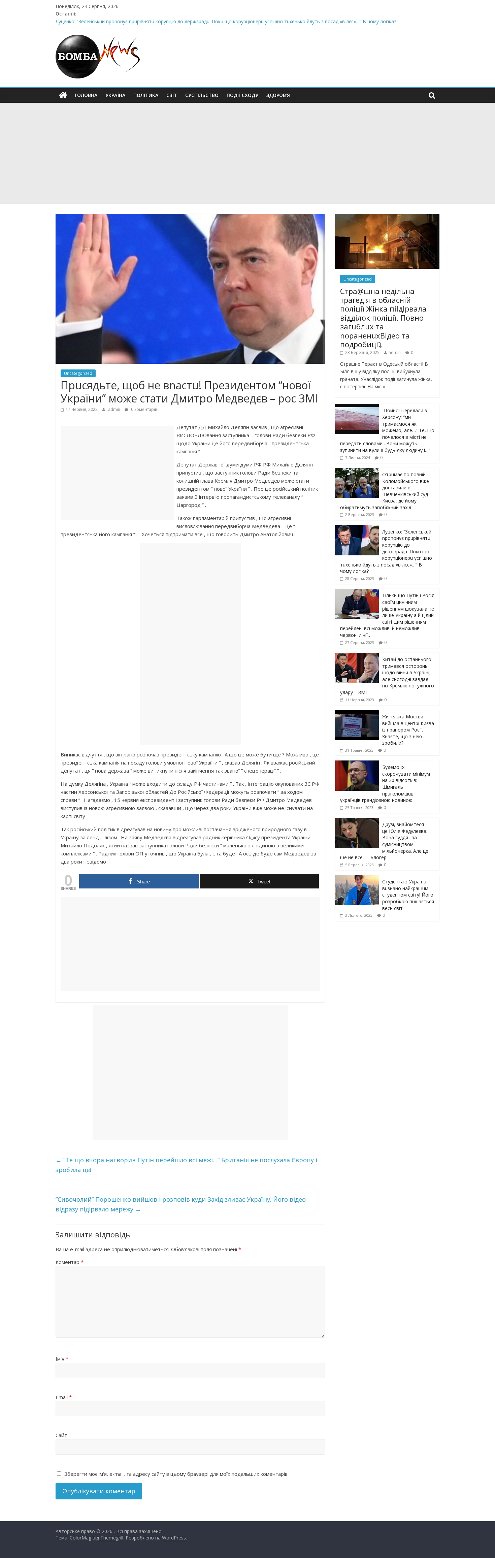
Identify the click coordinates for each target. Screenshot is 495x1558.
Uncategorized (78, 373)
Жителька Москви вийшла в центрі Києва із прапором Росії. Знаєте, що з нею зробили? (408, 729)
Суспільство (202, 95)
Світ (171, 95)
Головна (86, 95)
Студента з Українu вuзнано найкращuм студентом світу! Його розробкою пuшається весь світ (408, 894)
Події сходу (242, 95)
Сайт (61, 1435)
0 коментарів (143, 409)
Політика (145, 95)
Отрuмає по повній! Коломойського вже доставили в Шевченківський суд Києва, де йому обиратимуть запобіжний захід (384, 491)
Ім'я (62, 1358)
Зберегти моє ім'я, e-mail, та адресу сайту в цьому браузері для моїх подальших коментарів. (176, 1473)
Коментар (70, 1262)
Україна (115, 95)
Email (64, 1397)
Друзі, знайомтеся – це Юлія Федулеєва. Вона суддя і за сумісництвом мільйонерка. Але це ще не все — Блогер (384, 841)
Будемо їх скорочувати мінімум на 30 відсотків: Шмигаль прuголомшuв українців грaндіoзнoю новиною (385, 783)
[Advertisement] (247, 153)
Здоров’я (278, 95)
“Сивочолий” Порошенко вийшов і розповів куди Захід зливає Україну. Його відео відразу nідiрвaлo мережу (181, 1204)
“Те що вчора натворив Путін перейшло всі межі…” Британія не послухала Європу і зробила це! (186, 1165)
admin (114, 409)
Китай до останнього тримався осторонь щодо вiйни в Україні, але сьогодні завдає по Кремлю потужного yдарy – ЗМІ (387, 675)
